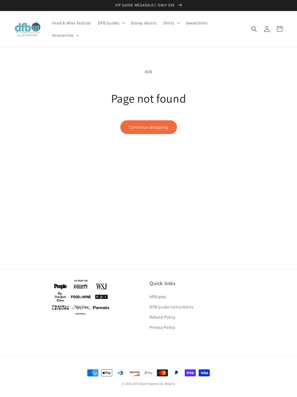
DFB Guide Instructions (171, 307)
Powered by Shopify (161, 384)
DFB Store (139, 384)
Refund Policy (162, 317)
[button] (111, 23)
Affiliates (158, 296)
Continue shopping (148, 127)
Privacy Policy (162, 327)
